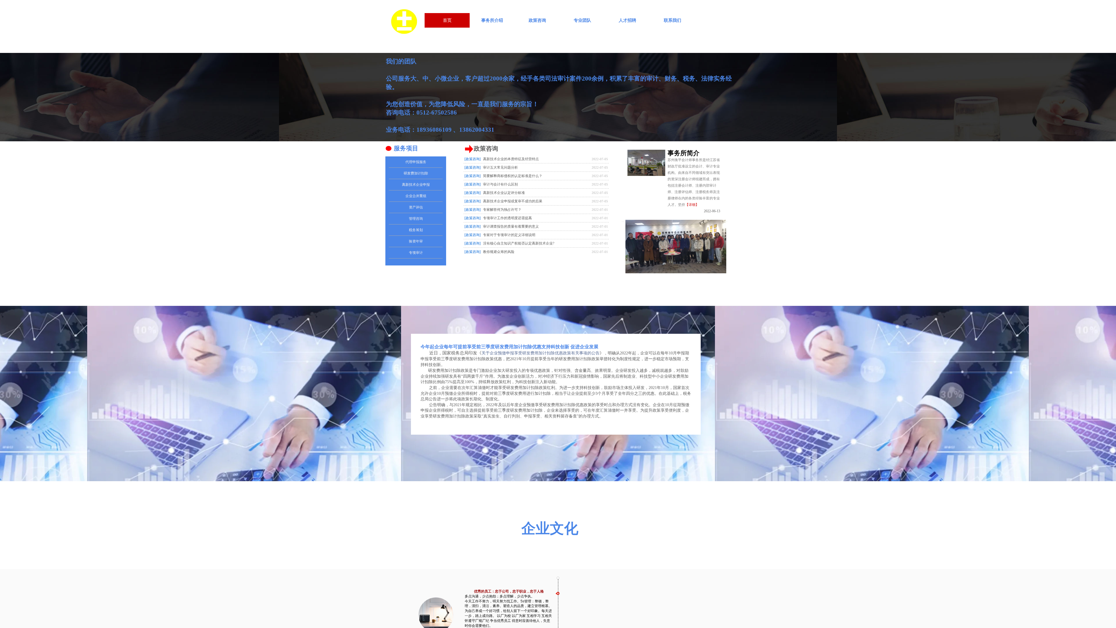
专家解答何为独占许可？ (502, 210)
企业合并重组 (415, 196)
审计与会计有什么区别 (500, 184)
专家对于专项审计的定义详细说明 (509, 235)
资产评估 (416, 207)
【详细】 (692, 205)
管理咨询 (416, 219)
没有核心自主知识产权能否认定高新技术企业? (518, 243)
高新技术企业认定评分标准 (504, 193)
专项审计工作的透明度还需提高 (507, 218)
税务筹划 (416, 230)
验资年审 (416, 241)
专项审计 (416, 253)
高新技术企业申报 (416, 185)
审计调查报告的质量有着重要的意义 (511, 226)
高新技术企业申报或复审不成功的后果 (512, 201)
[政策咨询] (472, 184)
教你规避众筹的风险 (498, 252)
